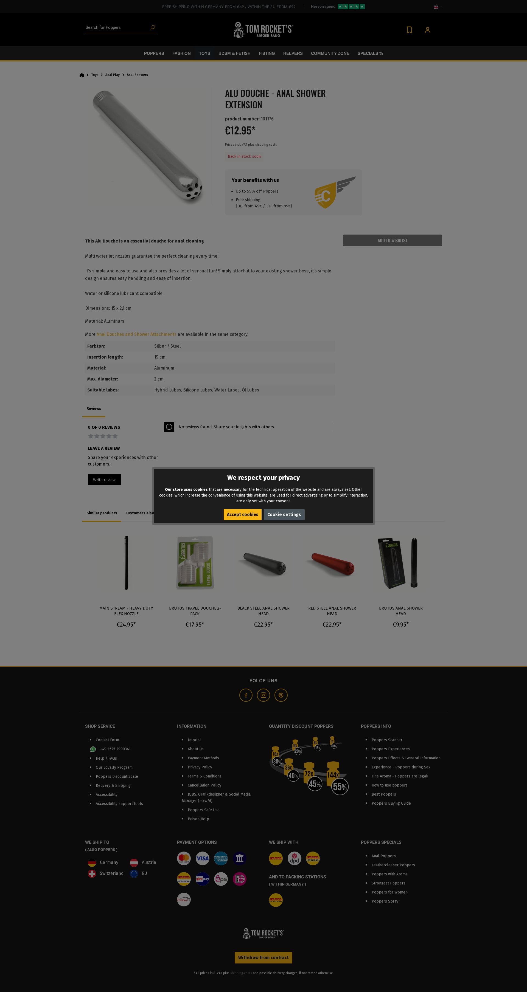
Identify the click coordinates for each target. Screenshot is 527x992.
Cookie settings (284, 514)
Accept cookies (242, 514)
